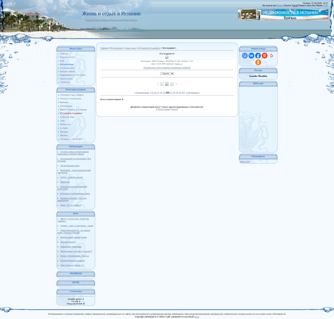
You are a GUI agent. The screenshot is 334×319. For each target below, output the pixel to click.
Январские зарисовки (71, 246)
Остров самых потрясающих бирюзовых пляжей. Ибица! (73, 152)
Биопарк (64, 102)
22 (174, 92)
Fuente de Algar (67, 117)
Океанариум (66, 106)
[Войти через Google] (271, 55)
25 (182, 92)
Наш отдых (130, 48)
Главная (89, 20)
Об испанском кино (69, 165)
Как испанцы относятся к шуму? (76, 251)
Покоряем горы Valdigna (72, 95)
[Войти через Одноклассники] (258, 62)
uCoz (196, 317)
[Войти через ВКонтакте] (251, 55)
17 (158, 92)
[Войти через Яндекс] (265, 55)
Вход (134, 20)
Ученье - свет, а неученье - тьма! (76, 225)
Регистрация (116, 20)
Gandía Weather (258, 76)
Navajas (64, 132)
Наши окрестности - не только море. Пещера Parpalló (73, 231)
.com (245, 161)
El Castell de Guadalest (71, 113)
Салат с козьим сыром (71, 177)
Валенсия (65, 182)
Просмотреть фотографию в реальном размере (167, 67)
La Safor (64, 128)
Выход (127, 20)
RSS (326, 5)
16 (155, 92)
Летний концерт (68, 242)
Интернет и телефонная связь (75, 193)
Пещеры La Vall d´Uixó (71, 139)
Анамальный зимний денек (73, 237)
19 (164, 92)
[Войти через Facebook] (258, 55)
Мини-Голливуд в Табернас (73, 109)
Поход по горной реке (70, 98)
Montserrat (65, 124)
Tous (62, 121)
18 (161, 92)
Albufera (64, 135)
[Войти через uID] (245, 55)
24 (180, 92)
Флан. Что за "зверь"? (71, 205)
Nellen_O (178, 64)
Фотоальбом (117, 48)
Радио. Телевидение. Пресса (74, 256)
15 (152, 92)
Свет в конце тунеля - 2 (72, 265)
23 (177, 92)
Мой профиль (101, 20)
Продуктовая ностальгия (72, 260)
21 (171, 92)
